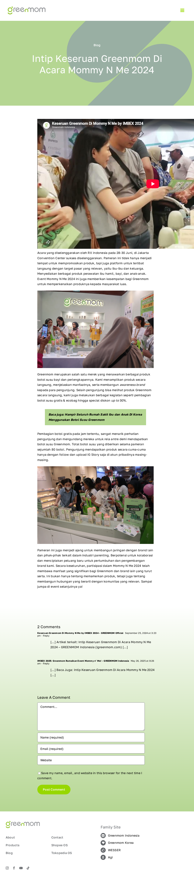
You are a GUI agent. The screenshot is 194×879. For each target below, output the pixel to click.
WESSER (114, 850)
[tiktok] (28, 868)
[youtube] (21, 868)
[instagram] (7, 868)
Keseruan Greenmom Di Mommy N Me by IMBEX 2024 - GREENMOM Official (80, 633)
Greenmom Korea (121, 843)
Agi (110, 857)
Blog (97, 45)
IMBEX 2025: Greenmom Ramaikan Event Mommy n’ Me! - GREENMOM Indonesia (83, 660)
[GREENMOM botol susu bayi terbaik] (26, 8)
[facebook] (14, 868)
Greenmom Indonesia (123, 835)
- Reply (45, 635)
